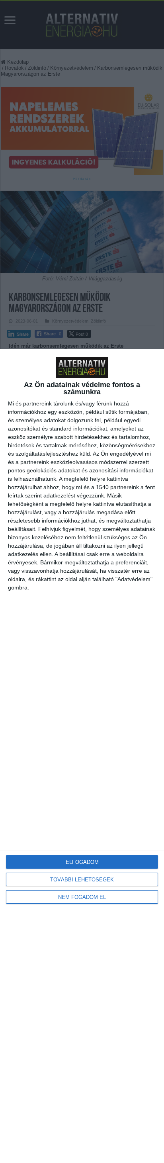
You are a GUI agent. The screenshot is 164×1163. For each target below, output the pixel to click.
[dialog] (82, 756)
